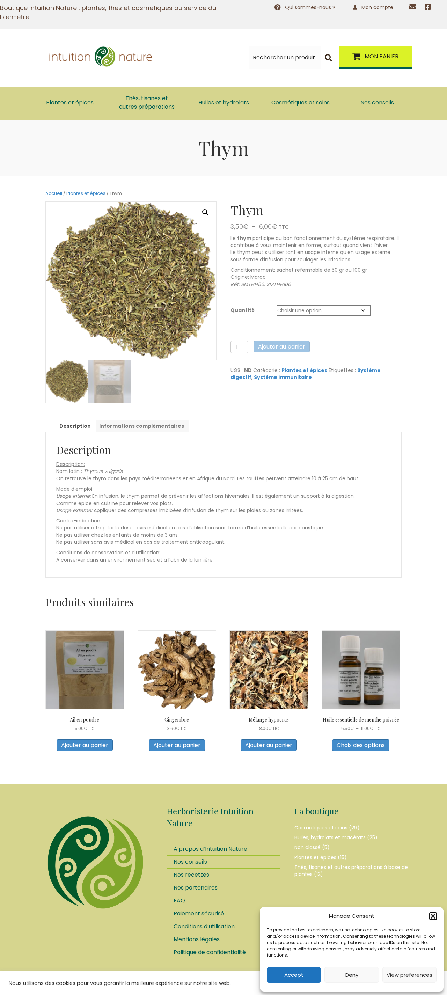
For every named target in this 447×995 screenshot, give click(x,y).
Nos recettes (191, 875)
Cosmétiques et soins (320, 827)
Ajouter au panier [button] (84, 745)
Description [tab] (75, 426)
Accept (293, 975)
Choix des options (361, 745)
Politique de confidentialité (210, 952)
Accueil (53, 193)
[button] (433, 916)
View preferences (409, 975)
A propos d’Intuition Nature (210, 849)
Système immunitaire (283, 377)
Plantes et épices (85, 193)
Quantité (242, 310)
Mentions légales (197, 939)
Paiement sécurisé (199, 913)
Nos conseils (190, 862)
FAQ (179, 901)
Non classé (307, 847)
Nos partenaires (196, 888)
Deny (351, 975)
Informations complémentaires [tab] (141, 426)
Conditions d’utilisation (204, 926)
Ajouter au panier (281, 347)
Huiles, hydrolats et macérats (330, 837)
